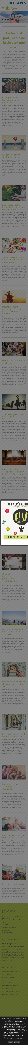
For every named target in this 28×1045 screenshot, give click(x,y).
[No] (26, 1031)
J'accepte (10, 1042)
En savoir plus (17, 1042)
